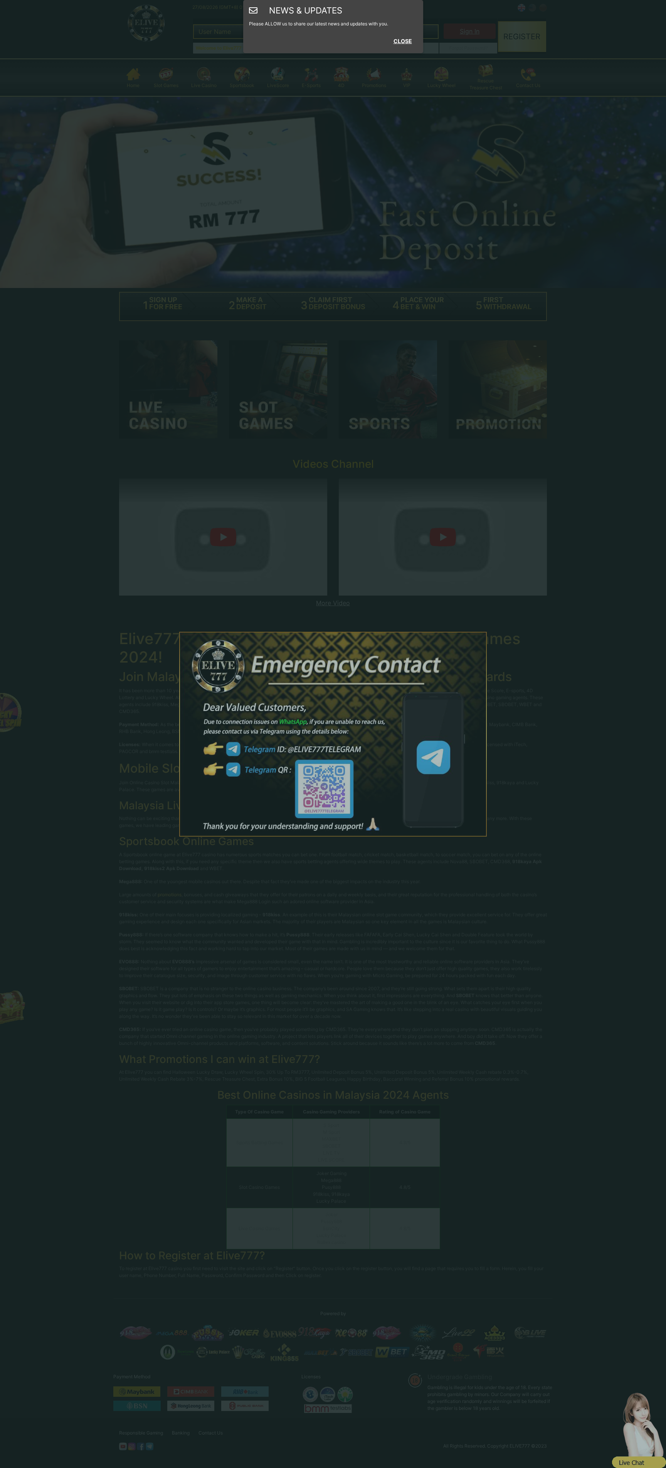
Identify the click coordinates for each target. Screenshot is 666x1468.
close (403, 41)
